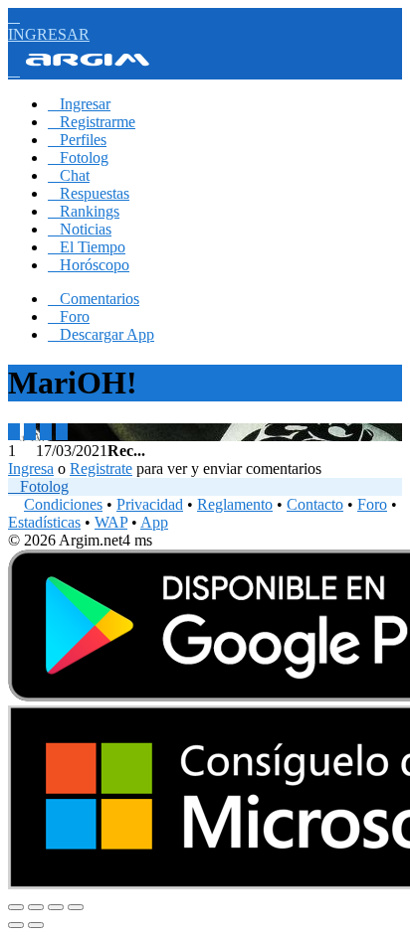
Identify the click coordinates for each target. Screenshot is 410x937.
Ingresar (79, 103)
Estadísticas (44, 522)
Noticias (79, 229)
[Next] (36, 925)
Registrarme (91, 121)
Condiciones (63, 504)
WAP (111, 522)
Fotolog (78, 157)
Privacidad (149, 504)
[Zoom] (76, 907)
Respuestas (88, 193)
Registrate (101, 468)
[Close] (16, 907)
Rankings (83, 211)
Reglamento (235, 504)
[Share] (36, 907)
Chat (69, 175)
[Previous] (16, 925)
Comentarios (93, 298)
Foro (69, 316)
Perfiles (77, 139)
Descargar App (101, 334)
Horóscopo (88, 264)
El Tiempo (86, 246)
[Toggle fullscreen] (56, 907)
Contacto (315, 504)
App (154, 522)
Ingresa (31, 468)
